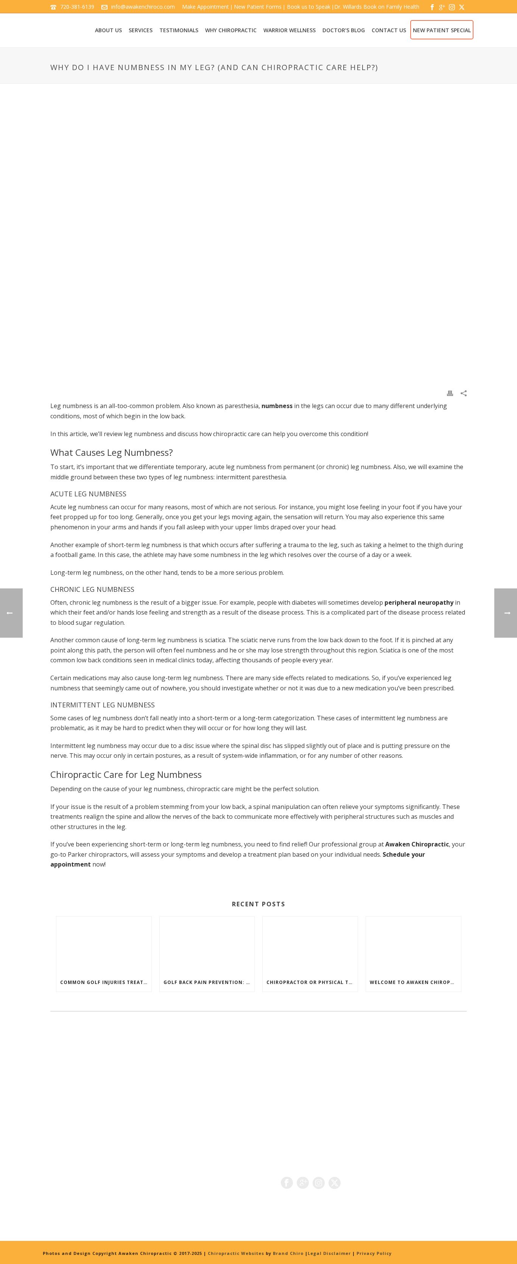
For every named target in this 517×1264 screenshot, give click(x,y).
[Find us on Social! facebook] (287, 1183)
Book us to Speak (307, 6)
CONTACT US (389, 30)
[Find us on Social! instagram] (319, 1183)
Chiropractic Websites (237, 1253)
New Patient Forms (258, 6)
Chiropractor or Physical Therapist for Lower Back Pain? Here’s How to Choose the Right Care (312, 982)
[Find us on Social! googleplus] (303, 1183)
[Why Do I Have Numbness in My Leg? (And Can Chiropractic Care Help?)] (258, 242)
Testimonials (178, 30)
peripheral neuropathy (419, 602)
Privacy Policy (374, 1253)
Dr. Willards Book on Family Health (376, 6)
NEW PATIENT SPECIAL (442, 30)
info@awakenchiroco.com (143, 6)
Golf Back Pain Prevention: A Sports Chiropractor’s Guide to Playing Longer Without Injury (209, 982)
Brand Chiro (288, 1253)
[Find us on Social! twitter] (335, 1183)
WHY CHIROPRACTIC (231, 30)
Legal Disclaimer (329, 1253)
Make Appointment (205, 6)
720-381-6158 (89, 1192)
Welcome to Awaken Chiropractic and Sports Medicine (415, 982)
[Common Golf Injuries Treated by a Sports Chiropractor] (103, 945)
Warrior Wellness (289, 30)
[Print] (450, 392)
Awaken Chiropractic (417, 844)
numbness (277, 406)
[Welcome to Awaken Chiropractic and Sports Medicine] (413, 945)
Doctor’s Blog (343, 30)
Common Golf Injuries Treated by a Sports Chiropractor (105, 982)
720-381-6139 (77, 6)
